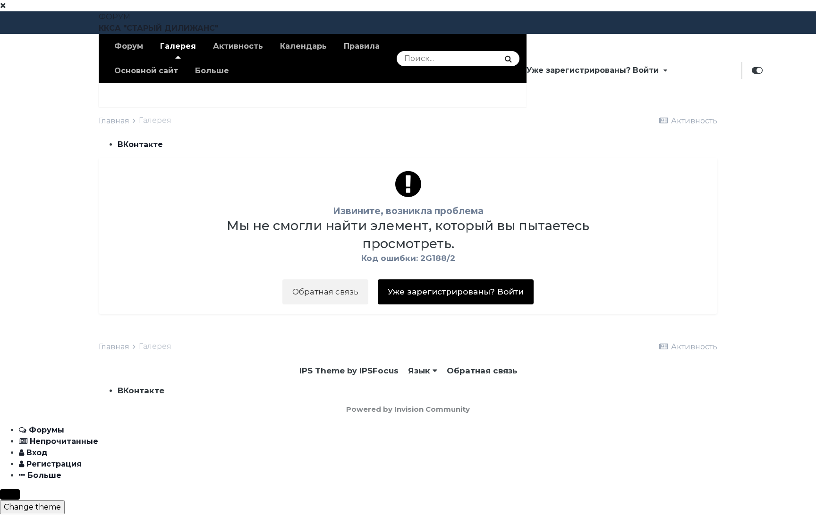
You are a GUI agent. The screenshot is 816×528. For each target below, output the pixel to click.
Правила (362, 46)
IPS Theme (322, 370)
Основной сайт (146, 70)
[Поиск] (508, 58)
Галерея (178, 46)
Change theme (32, 506)
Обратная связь (325, 291)
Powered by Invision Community (408, 409)
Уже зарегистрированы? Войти (595, 70)
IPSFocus (379, 370)
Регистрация (704, 70)
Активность (238, 46)
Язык (420, 370)
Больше (212, 70)
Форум (128, 46)
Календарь (303, 46)
